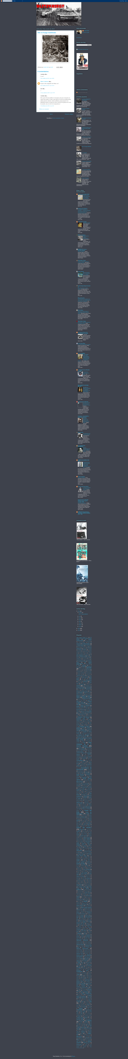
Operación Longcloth (86, 947)
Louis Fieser (87, 899)
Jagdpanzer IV (78, 867)
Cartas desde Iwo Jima (88, 737)
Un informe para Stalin (82, 503)
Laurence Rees (80, 891)
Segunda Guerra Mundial (83, 401)
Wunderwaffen (79, 1044)
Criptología (84, 758)
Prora (86, 971)
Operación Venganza (80, 954)
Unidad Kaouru (87, 1018)
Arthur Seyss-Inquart (83, 683)
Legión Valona (78, 893)
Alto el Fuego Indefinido (86, 146)
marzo (80, 623)
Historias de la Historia (82, 208)
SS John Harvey (86, 1003)
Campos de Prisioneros (83, 735)
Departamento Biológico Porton (87, 765)
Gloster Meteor (82, 821)
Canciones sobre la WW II (81, 736)
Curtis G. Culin (88, 760)
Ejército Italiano (87, 779)
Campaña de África (80, 727)
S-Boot (81, 992)
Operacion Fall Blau (88, 944)
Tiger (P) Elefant (87, 1013)
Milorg (89, 921)
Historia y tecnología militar (83, 194)
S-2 (78, 992)
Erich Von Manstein (84, 793)
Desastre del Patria (81, 766)
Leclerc (90, 891)
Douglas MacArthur (80, 774)
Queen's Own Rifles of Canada (81, 973)
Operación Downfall (87, 943)
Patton (77, 964)
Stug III (77, 1005)
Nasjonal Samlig (87, 927)
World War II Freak (82, 260)
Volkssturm (83, 1031)
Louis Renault (83, 900)
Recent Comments (80, 92)
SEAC (85, 995)
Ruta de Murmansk (84, 991)
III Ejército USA (86, 856)
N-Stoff (80, 925)
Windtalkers (84, 1041)
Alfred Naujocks (87, 674)
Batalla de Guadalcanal (81, 696)
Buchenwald (88, 724)
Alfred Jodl (80, 674)
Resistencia (83, 984)
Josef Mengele (84, 872)
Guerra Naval (81, 829)
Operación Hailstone (81, 945)
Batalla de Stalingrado (85, 705)
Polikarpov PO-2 (79, 969)
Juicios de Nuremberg (80, 875)
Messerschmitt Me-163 (85, 918)
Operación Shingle (79, 951)
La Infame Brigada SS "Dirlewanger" (86, 100)
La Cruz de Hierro (88, 886)
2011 (79, 630)
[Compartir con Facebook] (60, 67)
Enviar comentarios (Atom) (58, 118)
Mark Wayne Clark (81, 908)
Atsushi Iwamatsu (81, 251)
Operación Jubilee (81, 946)
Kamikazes (88, 878)
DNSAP (80, 773)
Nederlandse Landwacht (80, 928)
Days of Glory (87, 763)
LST (91, 900)
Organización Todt (87, 956)
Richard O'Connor (85, 988)
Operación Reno (87, 950)
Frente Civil (78, 810)
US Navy (80, 1021)
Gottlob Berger (88, 821)
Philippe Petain (85, 967)
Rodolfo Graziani (83, 989)
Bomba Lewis (89, 715)
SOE (79, 1001)
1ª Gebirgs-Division (89, 645)
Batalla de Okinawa (81, 703)
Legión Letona (87, 892)
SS (91, 1001)
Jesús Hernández (86, 869)
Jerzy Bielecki (80, 869)
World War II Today (82, 321)
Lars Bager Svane (80, 890)
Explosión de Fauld (87, 799)
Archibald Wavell (88, 680)
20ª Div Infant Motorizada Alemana (82, 646)
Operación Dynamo (80, 944)
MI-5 (77, 920)
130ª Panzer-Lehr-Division (80, 642)
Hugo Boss (81, 851)
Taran (88, 1008)
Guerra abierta (81, 271)
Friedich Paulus (84, 814)
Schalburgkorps (88, 994)
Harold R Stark (84, 833)
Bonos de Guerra (86, 720)
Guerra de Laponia (86, 826)
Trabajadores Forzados (88, 1015)
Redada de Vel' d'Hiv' (79, 979)
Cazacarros (88, 739)
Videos (77, 1029)
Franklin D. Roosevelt (86, 808)
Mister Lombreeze (44, 81)
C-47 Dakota (78, 725)
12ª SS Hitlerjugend (87, 641)
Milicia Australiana (82, 921)
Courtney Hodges (83, 757)
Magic (89, 904)
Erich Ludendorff (85, 792)
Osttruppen (87, 958)
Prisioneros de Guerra (82, 970)
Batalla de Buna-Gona (80, 694)
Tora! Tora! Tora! (87, 1014)
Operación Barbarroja (82, 940)
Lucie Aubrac (80, 901)
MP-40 (87, 924)
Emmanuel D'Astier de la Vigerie (84, 788)
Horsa (77, 851)
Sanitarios (79, 994)
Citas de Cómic (88, 747)
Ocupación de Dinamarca (85, 934)
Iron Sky (77, 865)
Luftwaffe (85, 901)
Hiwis (81, 847)
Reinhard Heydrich (80, 981)
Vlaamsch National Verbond (82, 1030)
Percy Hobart (81, 966)
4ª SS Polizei (85, 658)
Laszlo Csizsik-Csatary (88, 890)
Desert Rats (89, 769)
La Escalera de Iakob (82, 221)
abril (80, 621)
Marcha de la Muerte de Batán (87, 906)
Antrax (83, 679)
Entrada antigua (69, 114)
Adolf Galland (83, 667)
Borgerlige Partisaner (79, 721)
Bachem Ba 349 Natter (86, 690)
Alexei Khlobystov (89, 673)
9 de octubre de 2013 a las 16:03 (47, 78)
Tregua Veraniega (85, 178)
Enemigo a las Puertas (80, 789)
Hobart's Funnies (84, 848)
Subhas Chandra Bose (84, 1005)
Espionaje (85, 796)
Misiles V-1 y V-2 (86, 922)
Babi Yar (78, 690)
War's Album (80, 310)
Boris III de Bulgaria (87, 721)
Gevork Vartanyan (85, 820)
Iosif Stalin (83, 864)
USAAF (86, 1021)
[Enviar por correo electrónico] (57, 67)
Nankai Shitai (81, 926)
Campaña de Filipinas (80, 729)
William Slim (78, 1041)
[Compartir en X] (59, 67)
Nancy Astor (89, 925)
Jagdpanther (88, 866)
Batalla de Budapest (87, 693)
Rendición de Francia (86, 982)
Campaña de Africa (84, 726)
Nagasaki (84, 925)
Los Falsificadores (85, 898)
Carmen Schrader (80, 737)
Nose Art (90, 932)
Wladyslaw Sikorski (79, 1043)
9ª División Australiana (81, 665)
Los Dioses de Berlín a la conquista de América (87, 488)
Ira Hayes (88, 864)
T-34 (77, 1007)
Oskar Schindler (87, 957)
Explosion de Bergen (79, 799)
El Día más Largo (85, 783)
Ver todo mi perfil (85, 32)
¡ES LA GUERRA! (81, 353)
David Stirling (82, 763)
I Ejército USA (80, 854)
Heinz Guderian (87, 839)
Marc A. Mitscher (87, 905)
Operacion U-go (87, 953)
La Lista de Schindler (88, 889)
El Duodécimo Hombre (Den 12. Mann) (86, 373)
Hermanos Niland (86, 843)
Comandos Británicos (86, 752)
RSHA (79, 990)
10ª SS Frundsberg (88, 640)
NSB (85, 933)
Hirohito (79, 846)
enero (80, 626)
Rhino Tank (79, 988)
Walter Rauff (78, 1035)
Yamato (86, 1044)
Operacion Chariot (87, 941)
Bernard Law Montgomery (87, 711)
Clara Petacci (88, 748)
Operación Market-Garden (82, 948)
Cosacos (77, 757)
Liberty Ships (87, 895)
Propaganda (79, 971)
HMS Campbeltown (87, 847)
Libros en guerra (81, 476)
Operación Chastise (79, 942)
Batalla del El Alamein (80, 709)
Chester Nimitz (88, 740)
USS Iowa (86, 1022)
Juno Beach (78, 877)
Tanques (81, 1008)
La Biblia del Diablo (86, 222)
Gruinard (85, 823)
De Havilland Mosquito (82, 764)
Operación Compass (87, 942)
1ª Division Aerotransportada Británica (83, 644)
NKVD (77, 931)
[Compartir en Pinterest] (62, 67)
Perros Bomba (88, 966)
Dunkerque (88, 774)
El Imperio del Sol (85, 785)
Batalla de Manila (87, 699)
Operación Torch (79, 953)
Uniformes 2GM (79, 1019)
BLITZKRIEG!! (50, 6)
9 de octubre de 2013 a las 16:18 (47, 85)
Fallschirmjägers (79, 802)
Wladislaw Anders (87, 1042)
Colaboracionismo (79, 751)
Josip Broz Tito (83, 874)
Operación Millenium (79, 949)
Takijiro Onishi (89, 1007)
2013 (79, 611)
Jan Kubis (84, 868)
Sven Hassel (83, 1006)
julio (80, 616)
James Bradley (89, 867)
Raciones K (90, 973)
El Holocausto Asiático (85, 784)
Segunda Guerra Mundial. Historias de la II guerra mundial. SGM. (83, 500)
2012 (79, 628)
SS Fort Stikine (81, 1003)
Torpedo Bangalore (79, 1015)
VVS (82, 1033)
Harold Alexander (84, 832)
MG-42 (89, 919)
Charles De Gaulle (80, 740)
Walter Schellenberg (86, 1035)
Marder (79, 907)
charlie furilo (86, 30)
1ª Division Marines (80, 645)
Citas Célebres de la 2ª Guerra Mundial (84, 744)
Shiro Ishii (90, 997)
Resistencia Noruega (85, 987)
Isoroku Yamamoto (84, 865)
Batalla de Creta (79, 695)
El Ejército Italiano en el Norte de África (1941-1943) (86, 128)
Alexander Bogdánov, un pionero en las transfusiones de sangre (86, 420)
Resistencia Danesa (85, 985)
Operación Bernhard (79, 941)
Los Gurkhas (84, 152)
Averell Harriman (88, 684)
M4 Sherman (84, 904)
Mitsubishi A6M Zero (80, 923)
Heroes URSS (83, 845)
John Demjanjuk (89, 870)
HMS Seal (78, 848)
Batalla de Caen (87, 694)
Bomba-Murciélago (80, 716)
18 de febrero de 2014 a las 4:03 (47, 106)
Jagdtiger (84, 867)
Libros (77, 897)
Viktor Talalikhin (89, 1029)
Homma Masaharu (87, 850)
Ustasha (84, 1024)
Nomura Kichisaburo (83, 931)
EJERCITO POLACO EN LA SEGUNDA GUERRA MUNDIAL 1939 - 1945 (84, 513)
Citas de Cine (79, 747)
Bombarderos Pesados (81, 719)
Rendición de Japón (80, 983)
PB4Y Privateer (83, 965)
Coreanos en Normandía (86, 161)
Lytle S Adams (84, 902)
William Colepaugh (87, 1039)
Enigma (77, 790)
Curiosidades (79, 760)
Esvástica (85, 797)
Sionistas (84, 999)
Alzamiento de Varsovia (80, 675)
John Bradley (83, 870)
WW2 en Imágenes (81, 235)
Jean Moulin (90, 868)
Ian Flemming (87, 854)
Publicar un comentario (44, 109)
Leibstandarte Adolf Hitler (86, 893)
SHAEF (77, 997)
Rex (91, 987)
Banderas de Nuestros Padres (82, 691)
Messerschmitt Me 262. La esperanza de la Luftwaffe (86, 273)
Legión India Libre (80, 892)
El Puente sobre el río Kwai (87, 787)
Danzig (88, 762)
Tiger (81, 1013)
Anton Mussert (84, 678)
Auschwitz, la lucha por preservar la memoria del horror (86, 403)
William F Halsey (79, 1040)
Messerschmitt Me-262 (79, 919)
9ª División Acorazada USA (86, 664)
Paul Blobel (84, 964)
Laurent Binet (86, 891)
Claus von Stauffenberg (80, 749)
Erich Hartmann (78, 792)
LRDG (88, 900)
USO (91, 1021)
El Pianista (90, 786)
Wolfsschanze (88, 1043)
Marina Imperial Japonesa (86, 907)
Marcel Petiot (78, 906)
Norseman (90, 931)
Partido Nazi (80, 963)
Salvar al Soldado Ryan (87, 993)
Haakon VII (78, 831)
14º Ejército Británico (86, 643)
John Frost (79, 871)
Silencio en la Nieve (87, 998)
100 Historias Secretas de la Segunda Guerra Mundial (84, 638)
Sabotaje (86, 992)
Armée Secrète (85, 682)
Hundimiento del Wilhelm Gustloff (81, 853)
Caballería (84, 725)
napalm (88, 926)
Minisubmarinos (78, 922)
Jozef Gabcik (88, 874)
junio (80, 617)
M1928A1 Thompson (85, 903)
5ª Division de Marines (86, 659)
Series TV (88, 996)
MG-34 (86, 919)
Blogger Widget (85, 92)
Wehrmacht (79, 1036)
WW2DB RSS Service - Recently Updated (82, 250)
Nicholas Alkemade (86, 929)
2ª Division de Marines (82, 649)
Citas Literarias (82, 748)
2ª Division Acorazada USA (87, 648)
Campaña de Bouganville (86, 728)
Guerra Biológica (86, 824)
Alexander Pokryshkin (81, 673)
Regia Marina (87, 980)
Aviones (78, 685)
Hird (91, 845)
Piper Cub (88, 968)
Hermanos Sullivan (80, 844)
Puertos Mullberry (84, 972)
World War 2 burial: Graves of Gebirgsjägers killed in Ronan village (83, 312)
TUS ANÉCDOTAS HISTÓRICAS (81, 446)
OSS (82, 958)
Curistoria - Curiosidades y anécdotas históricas (83, 417)
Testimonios (79, 1009)
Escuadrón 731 (84, 794)
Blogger (73, 1056)
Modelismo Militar (82, 924)
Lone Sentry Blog (81, 343)
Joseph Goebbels (84, 873)
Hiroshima (85, 846)
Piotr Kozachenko (83, 968)
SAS (83, 994)
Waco (85, 1033)
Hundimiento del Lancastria (86, 852)
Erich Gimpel (88, 791)
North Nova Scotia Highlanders (82, 932)
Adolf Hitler (89, 667)
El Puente (79, 787)
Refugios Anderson (79, 980)
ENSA (84, 791)
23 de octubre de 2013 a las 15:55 (47, 92)
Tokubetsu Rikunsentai (80, 1014)
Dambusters (83, 762)
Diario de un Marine (80, 772)
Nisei (89, 930)
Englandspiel (88, 789)
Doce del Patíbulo (86, 773)
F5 (82, 800)
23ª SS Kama (84, 647)
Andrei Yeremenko (85, 676)
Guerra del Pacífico (84, 827)
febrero (80, 624)
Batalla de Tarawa (80, 706)
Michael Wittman (82, 920)
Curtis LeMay (78, 761)
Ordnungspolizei (79, 956)
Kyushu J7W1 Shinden (80, 886)
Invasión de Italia (80, 863)
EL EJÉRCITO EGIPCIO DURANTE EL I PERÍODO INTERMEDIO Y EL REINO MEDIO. (86, 389)
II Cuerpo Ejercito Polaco (84, 855)
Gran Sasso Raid (79, 822)
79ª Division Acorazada (81, 661)
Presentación (79, 37)
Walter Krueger (88, 1034)
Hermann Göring (87, 841)
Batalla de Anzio (87, 692)
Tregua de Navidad (81, 477)
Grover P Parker (79, 823)
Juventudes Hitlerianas (86, 877)
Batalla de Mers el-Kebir (80, 700)
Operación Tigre (87, 952)
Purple (89, 972)
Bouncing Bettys (85, 722)
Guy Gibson (85, 830)
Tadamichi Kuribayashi (82, 1007)
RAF (78, 974)
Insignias (78, 859)
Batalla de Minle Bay (84, 701)
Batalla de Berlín (79, 693)
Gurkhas (79, 830)
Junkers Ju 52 (87, 875)
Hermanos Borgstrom (80, 842)
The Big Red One (88, 1009)
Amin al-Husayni (89, 675)
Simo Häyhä (78, 999)
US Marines (89, 1020)
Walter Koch (82, 1034)
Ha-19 (89, 830)
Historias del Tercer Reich (83, 486)
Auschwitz (82, 684)
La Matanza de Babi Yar (86, 136)
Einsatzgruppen (84, 777)
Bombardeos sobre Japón (82, 718)
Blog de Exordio (81, 297)
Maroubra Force (79, 909)
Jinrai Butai (78, 870)
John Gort (84, 871)
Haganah (83, 831)
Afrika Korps (89, 668)
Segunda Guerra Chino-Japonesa (84, 996)
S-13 (91, 991)
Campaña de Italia (83, 730)
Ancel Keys (79, 676)
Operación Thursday (79, 952)
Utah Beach (89, 1024)
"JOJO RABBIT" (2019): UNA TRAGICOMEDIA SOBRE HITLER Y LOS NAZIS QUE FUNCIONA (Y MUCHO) (84, 357)
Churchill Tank (78, 742)
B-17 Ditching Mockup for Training (84, 344)
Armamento (85, 681)
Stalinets (88, 1004)
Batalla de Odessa (89, 702)
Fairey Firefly (86, 800)
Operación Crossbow (79, 943)
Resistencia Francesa (80, 986)
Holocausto (79, 850)
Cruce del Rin (86, 759)
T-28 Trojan (88, 1006)
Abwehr (83, 666)
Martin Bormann (87, 909)
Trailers (79, 1016)
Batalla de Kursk (79, 698)
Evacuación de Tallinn (86, 798)
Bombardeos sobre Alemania (84, 717)
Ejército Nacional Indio (80, 780)
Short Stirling (80, 998)
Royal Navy (89, 989)
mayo (80, 619)
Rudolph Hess (84, 990)
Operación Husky (88, 945)
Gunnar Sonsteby (89, 829)
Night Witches (83, 930)
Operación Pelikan (79, 950)
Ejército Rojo (79, 781)
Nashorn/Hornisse (79, 927)
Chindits (77, 741)
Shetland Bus (83, 997)
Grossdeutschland (87, 822)
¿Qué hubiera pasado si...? (82, 637)
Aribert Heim (80, 681)
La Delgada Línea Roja (82, 887)
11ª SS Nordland (80, 641)
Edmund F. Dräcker (83, 776)
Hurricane (90, 853)
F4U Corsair (78, 800)
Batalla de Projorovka (84, 704)
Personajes (78, 967)
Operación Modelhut (87, 949)
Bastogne (81, 692)
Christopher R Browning (86, 741)
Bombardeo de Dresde (88, 716)
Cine (84, 742)
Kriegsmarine (79, 885)
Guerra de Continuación (80, 825)
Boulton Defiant (78, 722)
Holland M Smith (86, 849)
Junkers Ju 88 (88, 876)
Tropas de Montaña (86, 1016)
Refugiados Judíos (87, 979)
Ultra (89, 1017)
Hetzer (88, 845)
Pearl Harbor (89, 965)
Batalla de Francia (87, 695)
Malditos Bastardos (80, 905)
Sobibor (90, 1000)
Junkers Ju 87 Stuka (80, 876)
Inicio (51, 114)
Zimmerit (84, 1046)
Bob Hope (84, 715)
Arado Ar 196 (82, 680)
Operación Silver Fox (87, 951)
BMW (81, 715)
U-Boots (85, 1017)
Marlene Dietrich (87, 908)
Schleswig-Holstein (79, 995)
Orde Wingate (87, 955)
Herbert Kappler (80, 841)
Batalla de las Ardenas (87, 698)
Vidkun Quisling (83, 1029)
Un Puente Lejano (80, 1018)
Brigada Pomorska (84, 723)
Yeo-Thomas (84, 1045)
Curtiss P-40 (84, 761)
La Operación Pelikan (86, 169)
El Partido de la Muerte (83, 786)
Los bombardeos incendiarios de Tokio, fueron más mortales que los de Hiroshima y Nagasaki (84, 300)
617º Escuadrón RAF (88, 660)
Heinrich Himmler (86, 837)
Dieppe (86, 772)
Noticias (79, 933)
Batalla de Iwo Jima (86, 697)
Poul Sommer (87, 969)
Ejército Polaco (87, 780)
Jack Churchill (82, 866)
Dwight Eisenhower (80, 775)
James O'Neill (80, 868)
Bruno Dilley (83, 724)
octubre (80, 612)
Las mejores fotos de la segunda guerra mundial (83, 333)
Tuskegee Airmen (79, 1017)
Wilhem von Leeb (80, 1039)
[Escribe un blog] (58, 67)
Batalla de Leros (80, 699)
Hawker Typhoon (83, 835)
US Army (82, 1020)
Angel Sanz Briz (85, 677)
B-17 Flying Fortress (80, 688)
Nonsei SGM (80, 432)
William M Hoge (87, 1040)
